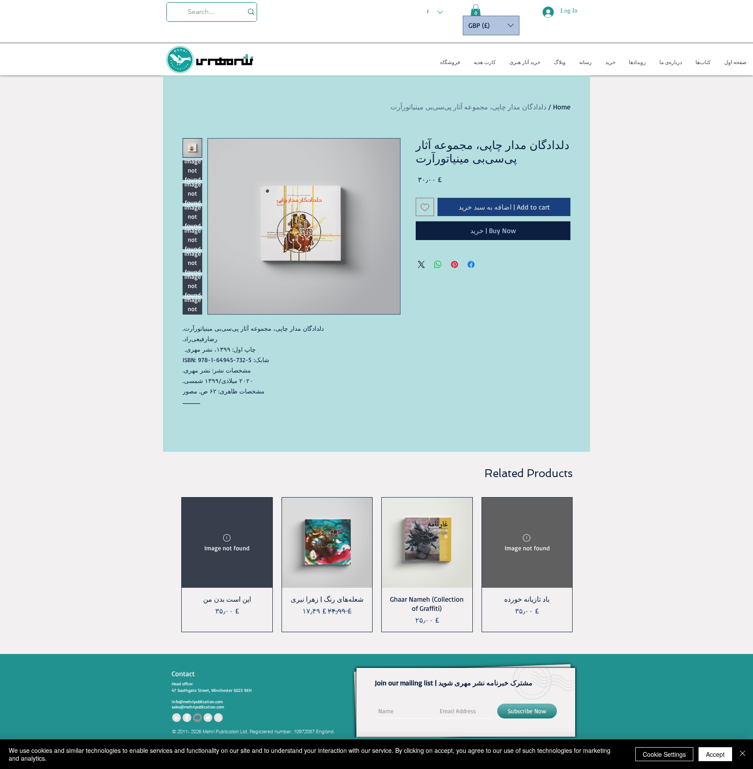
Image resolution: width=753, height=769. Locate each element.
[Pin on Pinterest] (454, 264)
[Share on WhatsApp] (438, 264)
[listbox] (491, 25)
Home (561, 106)
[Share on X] (421, 264)
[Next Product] (168, 564)
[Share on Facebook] (471, 264)
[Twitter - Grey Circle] (208, 717)
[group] (376, 565)
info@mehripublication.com (197, 701)
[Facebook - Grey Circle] (187, 717)
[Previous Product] (585, 564)
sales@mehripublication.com (198, 706)
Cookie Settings (664, 754)
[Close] (742, 754)
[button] (475, 10)
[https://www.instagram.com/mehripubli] (218, 717)
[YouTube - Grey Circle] (197, 717)
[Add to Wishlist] (425, 207)
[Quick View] (327, 543)
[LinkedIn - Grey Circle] (176, 717)
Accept (715, 754)
